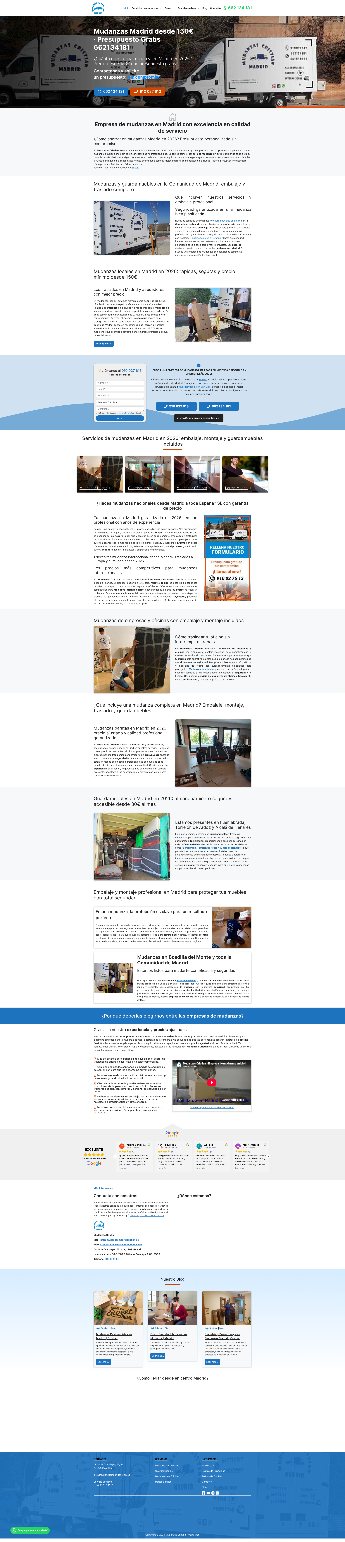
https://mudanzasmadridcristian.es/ (121, 1244)
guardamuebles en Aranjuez (207, 238)
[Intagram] (213, 1493)
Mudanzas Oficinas (192, 488)
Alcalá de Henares (230, 847)
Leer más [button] (122, 1168)
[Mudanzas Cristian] (98, 8)
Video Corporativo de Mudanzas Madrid (212, 1107)
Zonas (168, 8)
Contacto (215, 8)
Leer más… (104, 1362)
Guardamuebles (187, 8)
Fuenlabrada (189, 847)
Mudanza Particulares (167, 1465)
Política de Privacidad (213, 1471)
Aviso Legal (128, 413)
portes (203, 379)
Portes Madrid (236, 488)
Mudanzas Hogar (93, 488)
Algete (135, 167)
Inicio (126, 8)
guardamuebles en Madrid (227, 220)
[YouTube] (208, 1493)
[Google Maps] (217, 1493)
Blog (204, 8)
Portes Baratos (163, 1481)
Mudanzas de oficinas (201, 669)
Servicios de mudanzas (145, 8)
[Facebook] (204, 1493)
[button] (268, 1157)
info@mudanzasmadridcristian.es (119, 1240)
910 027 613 (132, 371)
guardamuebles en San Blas (195, 386)
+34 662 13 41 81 (103, 1485)
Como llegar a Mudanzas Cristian (147, 1215)
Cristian (104, 1328)
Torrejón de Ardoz (207, 847)
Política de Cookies (212, 1476)
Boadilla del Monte (186, 980)
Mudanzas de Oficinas (167, 1476)
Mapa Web (194, 1534)
